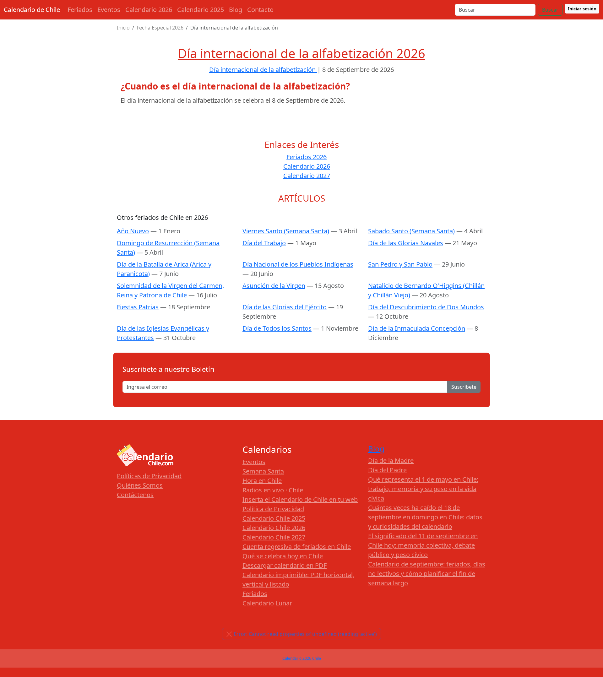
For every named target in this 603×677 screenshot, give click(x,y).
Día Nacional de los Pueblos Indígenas (297, 264)
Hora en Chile (262, 480)
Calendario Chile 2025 (273, 518)
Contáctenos (135, 494)
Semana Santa (263, 471)
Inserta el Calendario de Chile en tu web (300, 499)
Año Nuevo (133, 231)
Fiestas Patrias (138, 307)
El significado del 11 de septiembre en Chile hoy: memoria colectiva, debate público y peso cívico (423, 545)
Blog (235, 9)
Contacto (260, 9)
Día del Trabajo (264, 243)
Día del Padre (387, 470)
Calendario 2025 (200, 9)
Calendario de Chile (32, 9)
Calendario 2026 (148, 9)
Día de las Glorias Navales (405, 243)
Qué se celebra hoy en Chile (282, 556)
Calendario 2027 (306, 175)
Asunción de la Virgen (273, 285)
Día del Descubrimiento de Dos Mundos (426, 307)
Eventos (108, 9)
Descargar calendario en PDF (284, 565)
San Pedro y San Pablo (400, 264)
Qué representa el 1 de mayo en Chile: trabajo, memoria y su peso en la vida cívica (423, 488)
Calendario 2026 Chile (301, 658)
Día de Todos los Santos (277, 328)
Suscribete (463, 386)
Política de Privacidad (273, 509)
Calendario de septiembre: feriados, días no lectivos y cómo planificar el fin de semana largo (426, 573)
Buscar (550, 9)
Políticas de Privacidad (149, 476)
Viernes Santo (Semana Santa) (285, 231)
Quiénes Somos (140, 485)
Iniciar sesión (582, 9)
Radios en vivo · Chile (272, 490)
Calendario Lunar (267, 603)
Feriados (80, 9)
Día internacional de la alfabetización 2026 (301, 53)
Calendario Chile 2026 (273, 527)
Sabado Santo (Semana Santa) (411, 231)
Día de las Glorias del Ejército (284, 307)
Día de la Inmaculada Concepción (416, 328)
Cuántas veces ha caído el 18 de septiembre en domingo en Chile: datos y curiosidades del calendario (425, 517)
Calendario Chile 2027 (273, 537)
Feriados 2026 (306, 157)
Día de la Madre (391, 460)
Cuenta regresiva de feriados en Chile (296, 546)
